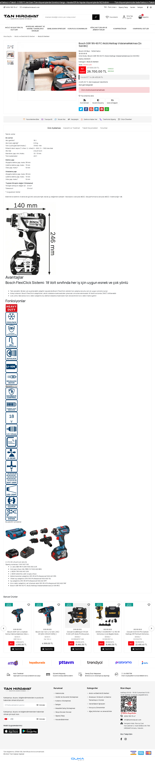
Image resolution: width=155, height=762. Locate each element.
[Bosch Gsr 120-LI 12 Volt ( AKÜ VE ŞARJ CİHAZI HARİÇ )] (47, 615)
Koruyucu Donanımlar (97, 707)
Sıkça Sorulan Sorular (63, 712)
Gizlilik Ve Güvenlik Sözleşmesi (66, 697)
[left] (3, 628)
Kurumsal (58, 688)
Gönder (42, 705)
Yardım (132, 7)
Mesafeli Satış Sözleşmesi (65, 708)
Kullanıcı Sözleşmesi (63, 701)
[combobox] (6, 719)
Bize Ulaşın (125, 688)
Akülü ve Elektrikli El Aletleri (99, 693)
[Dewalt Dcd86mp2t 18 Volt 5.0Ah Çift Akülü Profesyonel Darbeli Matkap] (77, 615)
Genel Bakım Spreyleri (97, 704)
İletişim (140, 7)
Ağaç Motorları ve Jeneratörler (100, 711)
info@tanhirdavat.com (132, 720)
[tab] (54, 128)
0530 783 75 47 (130, 716)
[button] (143, 17)
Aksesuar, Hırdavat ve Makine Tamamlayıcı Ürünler (100, 698)
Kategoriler (92, 688)
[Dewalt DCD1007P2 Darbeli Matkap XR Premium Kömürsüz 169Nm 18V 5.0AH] (137, 615)
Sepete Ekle (19, 649)
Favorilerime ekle (87, 96)
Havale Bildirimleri (62, 719)
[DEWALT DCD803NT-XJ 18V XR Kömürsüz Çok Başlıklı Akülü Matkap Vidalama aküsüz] (107, 615)
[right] (151, 628)
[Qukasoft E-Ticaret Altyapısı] (77, 759)
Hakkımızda (59, 693)
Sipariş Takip (123, 7)
